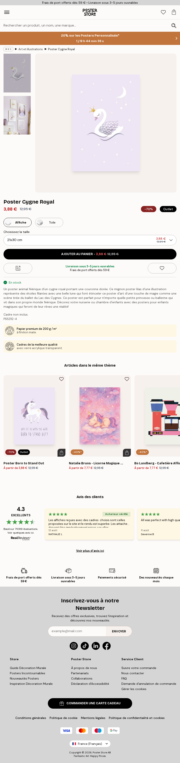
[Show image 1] (17, 73)
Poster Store (100, 752)
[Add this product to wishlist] (162, 268)
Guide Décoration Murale (28, 668)
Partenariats (80, 673)
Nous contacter (132, 673)
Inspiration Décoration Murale (31, 684)
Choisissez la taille (17, 232)
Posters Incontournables (27, 673)
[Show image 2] (17, 115)
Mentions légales (93, 718)
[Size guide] (18, 268)
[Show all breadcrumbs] (8, 49)
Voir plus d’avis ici (90, 551)
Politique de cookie (63, 718)
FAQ (124, 678)
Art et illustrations (30, 49)
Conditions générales (30, 718)
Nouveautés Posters (24, 678)
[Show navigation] (7, 12)
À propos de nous (84, 668)
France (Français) (90, 744)
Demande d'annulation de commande (148, 684)
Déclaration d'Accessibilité (90, 684)
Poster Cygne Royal (61, 49)
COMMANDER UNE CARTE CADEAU (94, 703)
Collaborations (81, 678)
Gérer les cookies (133, 689)
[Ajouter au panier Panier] (61, 453)
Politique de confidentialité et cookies (137, 718)
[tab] (163, 12)
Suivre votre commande (138, 668)
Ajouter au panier (90, 254)
